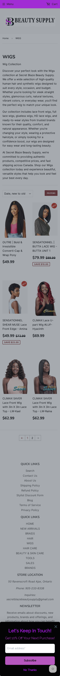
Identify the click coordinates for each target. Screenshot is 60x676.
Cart (54, 4)
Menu (10, 4)
